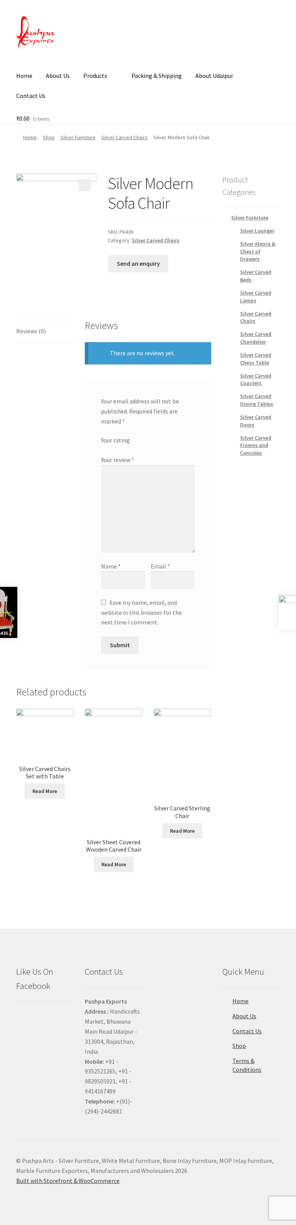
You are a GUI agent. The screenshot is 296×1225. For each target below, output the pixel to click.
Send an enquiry (138, 263)
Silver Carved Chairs (124, 137)
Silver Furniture (78, 137)
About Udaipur (214, 75)
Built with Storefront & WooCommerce (67, 1181)
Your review (117, 460)
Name (111, 566)
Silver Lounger (257, 230)
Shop (49, 137)
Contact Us (30, 96)
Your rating (115, 440)
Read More (44, 791)
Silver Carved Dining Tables (256, 400)
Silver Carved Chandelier (255, 338)
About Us (58, 75)
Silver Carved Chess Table (255, 358)
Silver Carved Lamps (255, 296)
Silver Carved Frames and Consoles (255, 445)
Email (160, 566)
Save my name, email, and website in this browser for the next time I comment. (141, 612)
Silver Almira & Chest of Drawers (258, 251)
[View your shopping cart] (45, 109)
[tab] (45, 331)
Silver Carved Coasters (255, 379)
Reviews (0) (31, 331)
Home (24, 75)
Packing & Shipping (156, 75)
